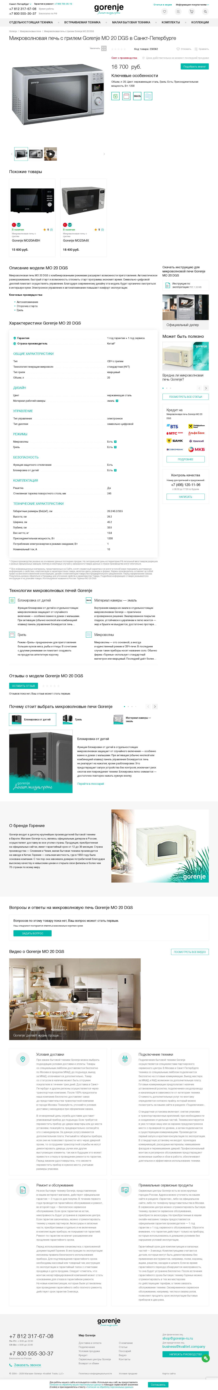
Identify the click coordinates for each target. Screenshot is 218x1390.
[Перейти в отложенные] (164, 11)
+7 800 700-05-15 (63, 4)
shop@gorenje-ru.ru (177, 1338)
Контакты (124, 1359)
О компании (126, 1343)
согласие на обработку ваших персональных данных (76, 1385)
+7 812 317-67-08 (22, 9)
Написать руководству (185, 1354)
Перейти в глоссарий (90, 783)
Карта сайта (169, 1373)
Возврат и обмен (89, 1363)
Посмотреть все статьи (185, 397)
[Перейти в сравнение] (178, 11)
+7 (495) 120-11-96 (185, 485)
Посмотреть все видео (190, 952)
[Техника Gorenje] (109, 9)
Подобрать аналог (195, 66)
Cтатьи (123, 1347)
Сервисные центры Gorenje (95, 1359)
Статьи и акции (163, 4)
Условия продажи (89, 1351)
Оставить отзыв (23, 686)
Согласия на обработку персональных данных (110, 1387)
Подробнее (185, 459)
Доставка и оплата (90, 1343)
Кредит (83, 1355)
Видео (123, 1355)
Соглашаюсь (158, 1384)
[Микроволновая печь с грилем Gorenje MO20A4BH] (32, 200)
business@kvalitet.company (183, 1346)
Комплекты (171, 22)
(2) (51, 229)
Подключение (87, 1347)
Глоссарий (125, 1351)
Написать (185, 497)
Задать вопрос (32, 933)
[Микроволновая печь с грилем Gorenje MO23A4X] (83, 200)
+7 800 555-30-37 (22, 13)
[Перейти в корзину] (191, 11)
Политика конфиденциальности (95, 1373)
